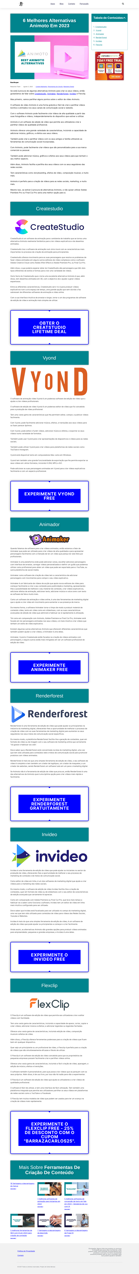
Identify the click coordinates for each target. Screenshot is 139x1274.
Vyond (98, 30)
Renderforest (62, 94)
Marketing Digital (68, 86)
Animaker (51, 94)
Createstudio (40, 94)
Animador (100, 34)
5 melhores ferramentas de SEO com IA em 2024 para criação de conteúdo (21, 1232)
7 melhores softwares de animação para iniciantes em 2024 (48, 1201)
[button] (123, 4)
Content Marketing (41, 86)
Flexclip (99, 45)
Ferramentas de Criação (55, 86)
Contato (71, 4)
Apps (52, 4)
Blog (61, 4)
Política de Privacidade (26, 1251)
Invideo (73, 94)
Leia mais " (13, 1188)
